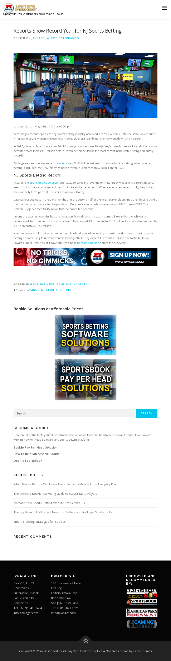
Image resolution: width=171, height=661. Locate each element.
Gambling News (42, 284)
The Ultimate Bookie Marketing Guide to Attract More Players (55, 494)
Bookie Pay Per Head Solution (36, 447)
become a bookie (88, 243)
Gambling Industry (72, 284)
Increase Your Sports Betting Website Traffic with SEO (50, 503)
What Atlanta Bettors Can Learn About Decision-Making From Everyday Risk (65, 484)
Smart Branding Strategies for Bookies (40, 522)
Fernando (71, 38)
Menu (164, 8)
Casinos (33, 290)
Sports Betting (58, 290)
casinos (62, 163)
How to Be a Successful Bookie (37, 454)
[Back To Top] (85, 641)
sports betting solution (44, 182)
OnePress (112, 651)
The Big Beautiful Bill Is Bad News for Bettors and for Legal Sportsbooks (63, 512)
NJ (42, 290)
